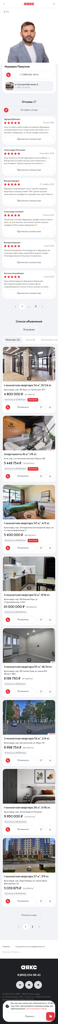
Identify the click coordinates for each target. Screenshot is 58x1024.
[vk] (20, 985)
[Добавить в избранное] (41, 407)
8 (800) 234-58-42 (29, 975)
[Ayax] (29, 4)
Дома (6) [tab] (30, 340)
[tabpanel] (29, 638)
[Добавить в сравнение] (50, 407)
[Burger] (54, 4)
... (29, 306)
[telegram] (38, 985)
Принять (29, 1016)
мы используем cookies (36, 1009)
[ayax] (29, 967)
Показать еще (29, 915)
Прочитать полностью (29, 139)
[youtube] (29, 985)
